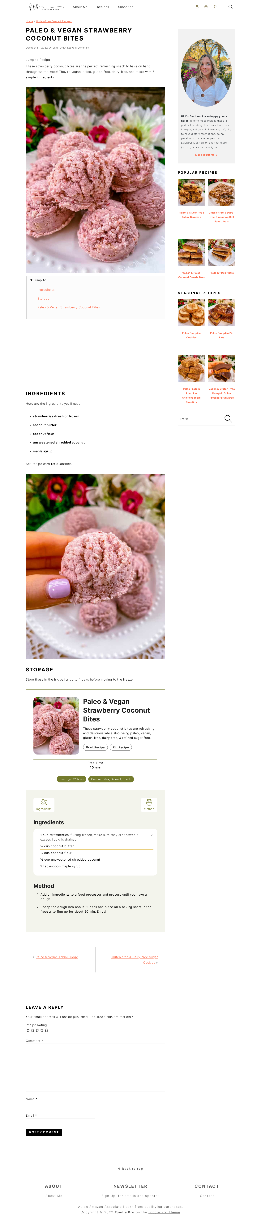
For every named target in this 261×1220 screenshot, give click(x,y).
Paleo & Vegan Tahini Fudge (57, 957)
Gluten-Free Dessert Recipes (54, 21)
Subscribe (125, 7)
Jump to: (40, 280)
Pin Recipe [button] (121, 747)
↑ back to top (130, 1168)
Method (149, 809)
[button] (151, 835)
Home (29, 21)
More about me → (206, 154)
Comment (34, 1041)
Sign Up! (109, 1196)
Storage (43, 298)
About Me (80, 7)
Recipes (103, 7)
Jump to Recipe (38, 60)
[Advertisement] (95, 356)
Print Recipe (95, 747)
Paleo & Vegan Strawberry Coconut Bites (68, 307)
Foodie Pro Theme (164, 1212)
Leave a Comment (78, 47)
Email (31, 1115)
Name (31, 1099)
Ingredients (46, 290)
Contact (207, 1196)
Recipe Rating (36, 1025)
